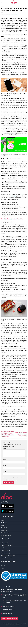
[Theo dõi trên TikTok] (7, 502)
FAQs (2, 568)
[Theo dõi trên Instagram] (4, 502)
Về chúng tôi (23, 623)
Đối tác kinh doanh (5, 550)
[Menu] (2, 2)
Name (4, 459)
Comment (5, 448)
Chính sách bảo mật (5, 543)
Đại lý (2, 548)
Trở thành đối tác (10, 624)
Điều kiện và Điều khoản (6, 545)
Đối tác (2, 520)
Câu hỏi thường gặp (5, 553)
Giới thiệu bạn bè (5, 532)
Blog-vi (2, 6)
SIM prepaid (4, 530)
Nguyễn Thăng (14, 14)
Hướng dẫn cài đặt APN (6, 558)
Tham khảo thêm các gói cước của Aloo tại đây (12, 218)
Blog (21, 624)
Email (4, 465)
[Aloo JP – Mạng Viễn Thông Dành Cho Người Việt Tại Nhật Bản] (14, 2)
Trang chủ (4, 623)
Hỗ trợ (17, 624)
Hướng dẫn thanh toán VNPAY (8, 555)
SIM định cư (4, 522)
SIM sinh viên (4, 527)
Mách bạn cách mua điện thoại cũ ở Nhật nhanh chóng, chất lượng (21, 434)
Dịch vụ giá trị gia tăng (6, 535)
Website (4, 471)
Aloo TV (3, 565)
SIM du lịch (3, 525)
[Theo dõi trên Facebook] (2, 502)
